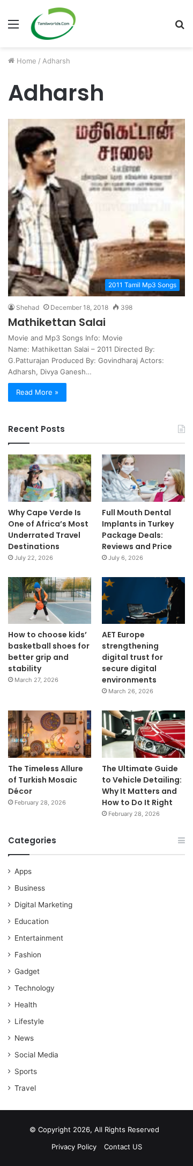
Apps (23, 871)
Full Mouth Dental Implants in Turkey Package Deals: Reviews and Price (138, 529)
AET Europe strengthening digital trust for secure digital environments (132, 657)
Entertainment (38, 938)
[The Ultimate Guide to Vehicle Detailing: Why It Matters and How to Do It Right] (143, 733)
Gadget (27, 971)
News (24, 1038)
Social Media (36, 1054)
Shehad (27, 307)
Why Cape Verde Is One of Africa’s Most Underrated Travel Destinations (48, 529)
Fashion (27, 954)
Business (29, 888)
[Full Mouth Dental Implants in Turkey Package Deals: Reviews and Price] (143, 477)
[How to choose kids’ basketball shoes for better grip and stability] (49, 600)
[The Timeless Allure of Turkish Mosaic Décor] (49, 733)
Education (31, 921)
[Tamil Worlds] (53, 24)
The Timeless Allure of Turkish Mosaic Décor (45, 780)
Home (25, 60)
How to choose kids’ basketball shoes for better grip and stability (49, 651)
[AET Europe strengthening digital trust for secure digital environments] (143, 600)
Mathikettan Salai (57, 322)
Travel (25, 1088)
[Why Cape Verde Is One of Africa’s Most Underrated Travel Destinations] (49, 477)
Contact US (123, 1146)
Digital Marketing (43, 904)
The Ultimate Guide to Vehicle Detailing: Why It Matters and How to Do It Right (142, 785)
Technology (34, 988)
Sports (25, 1071)
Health (25, 1004)
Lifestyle (29, 1021)
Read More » (37, 392)
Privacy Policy (73, 1146)
